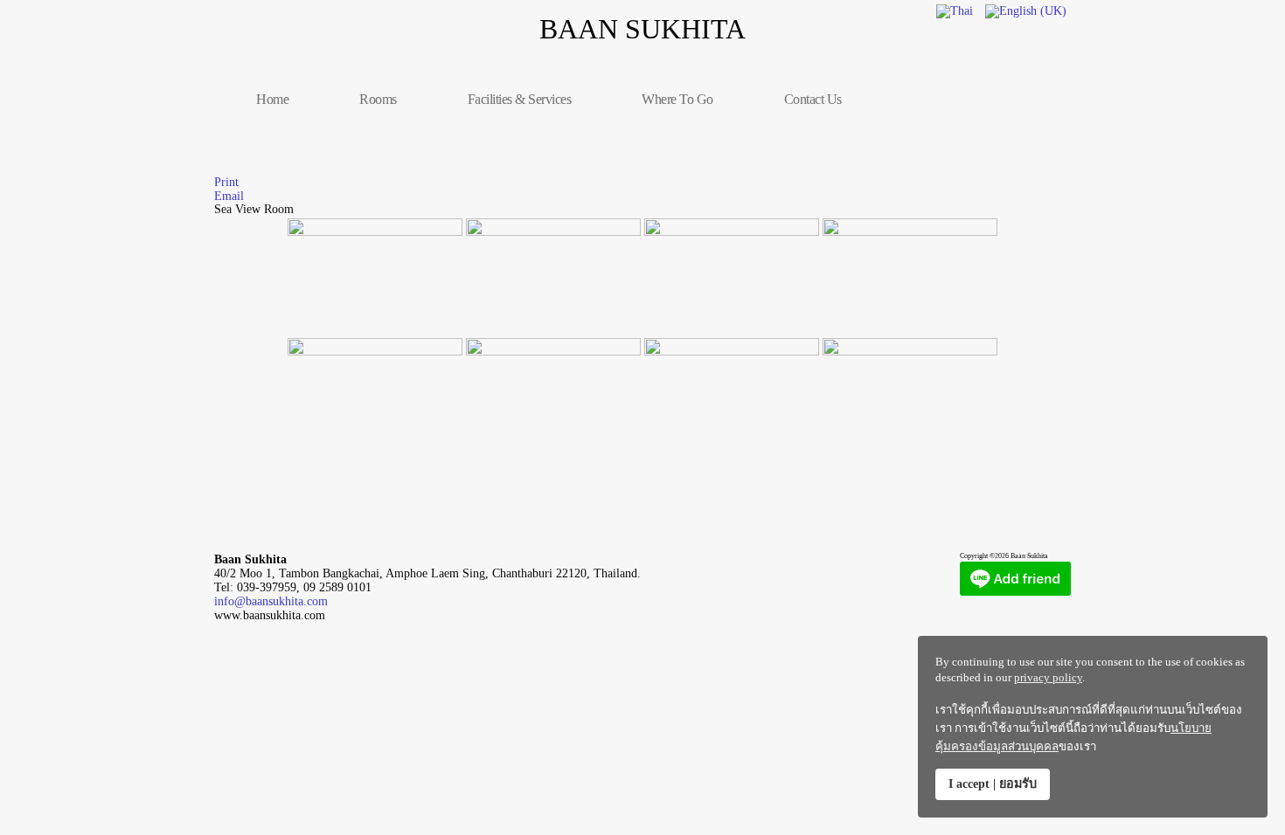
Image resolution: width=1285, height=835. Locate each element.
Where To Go (677, 99)
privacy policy (1048, 677)
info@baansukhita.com (271, 601)
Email (229, 196)
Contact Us (813, 99)
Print (226, 182)
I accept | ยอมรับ (992, 783)
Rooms (378, 99)
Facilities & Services (520, 99)
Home (272, 99)
